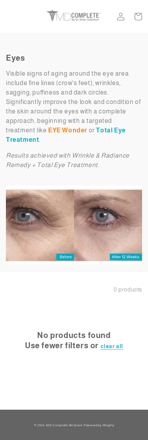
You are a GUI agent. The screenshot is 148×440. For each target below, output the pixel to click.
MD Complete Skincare (64, 425)
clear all (112, 346)
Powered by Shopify (99, 425)
